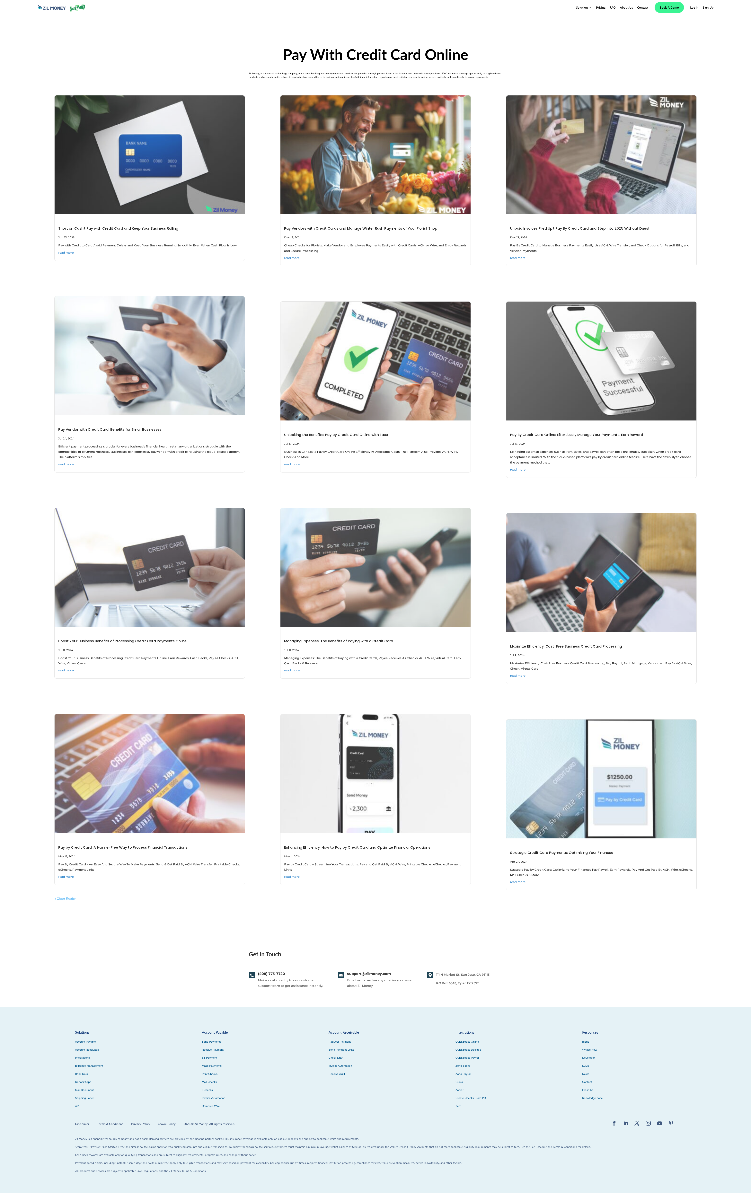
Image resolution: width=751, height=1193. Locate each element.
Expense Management (89, 1065)
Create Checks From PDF (471, 1098)
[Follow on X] (637, 1123)
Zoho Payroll (463, 1073)
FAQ (613, 7)
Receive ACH (337, 1073)
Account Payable (85, 1041)
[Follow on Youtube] (660, 1123)
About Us (626, 7)
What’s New (589, 1049)
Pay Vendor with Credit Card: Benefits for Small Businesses (110, 429)
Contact (642, 7)
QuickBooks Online (467, 1041)
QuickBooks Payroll (467, 1057)
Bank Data (81, 1073)
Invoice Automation (213, 1098)
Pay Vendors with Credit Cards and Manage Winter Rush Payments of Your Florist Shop (360, 228)
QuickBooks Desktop (468, 1049)
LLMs (585, 1065)
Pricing (600, 7)
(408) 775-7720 (271, 974)
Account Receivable (87, 1049)
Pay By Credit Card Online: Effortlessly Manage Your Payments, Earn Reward (576, 434)
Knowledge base (592, 1098)
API (77, 1106)
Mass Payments (212, 1065)
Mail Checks (209, 1081)
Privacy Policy (140, 1124)
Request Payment (340, 1041)
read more (66, 252)
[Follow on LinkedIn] (626, 1123)
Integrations (82, 1057)
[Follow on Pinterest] (671, 1123)
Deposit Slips (83, 1081)
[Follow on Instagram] (648, 1123)
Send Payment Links (341, 1049)
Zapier (459, 1089)
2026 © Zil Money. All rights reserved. (209, 1124)
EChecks (207, 1089)
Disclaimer (82, 1124)
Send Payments (211, 1041)
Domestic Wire (211, 1106)
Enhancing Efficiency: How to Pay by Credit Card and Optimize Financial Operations (357, 847)
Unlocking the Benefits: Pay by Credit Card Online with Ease (336, 434)
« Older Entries (65, 899)
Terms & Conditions (110, 1124)
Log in (694, 7)
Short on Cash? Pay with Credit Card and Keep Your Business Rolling (118, 228)
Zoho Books (462, 1065)
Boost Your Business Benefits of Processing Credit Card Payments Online (122, 641)
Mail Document (84, 1089)
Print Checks (209, 1073)
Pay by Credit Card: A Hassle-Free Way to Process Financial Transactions (122, 847)
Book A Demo (669, 7)
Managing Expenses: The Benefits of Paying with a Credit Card (338, 641)
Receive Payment (213, 1049)
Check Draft (336, 1057)
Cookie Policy (167, 1124)
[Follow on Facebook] (614, 1123)
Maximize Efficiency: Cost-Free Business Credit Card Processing (566, 646)
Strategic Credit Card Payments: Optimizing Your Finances (561, 852)
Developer (588, 1057)
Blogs (585, 1041)
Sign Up (708, 7)
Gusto (459, 1081)
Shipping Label (84, 1098)
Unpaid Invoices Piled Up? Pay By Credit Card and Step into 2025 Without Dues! (579, 228)
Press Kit (587, 1089)
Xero (458, 1106)
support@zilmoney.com (369, 974)
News (585, 1073)
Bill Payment (209, 1057)
